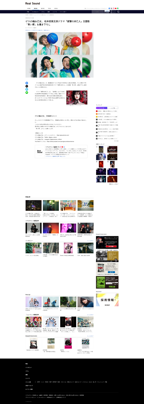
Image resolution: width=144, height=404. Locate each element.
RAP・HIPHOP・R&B (54, 382)
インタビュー (35, 11)
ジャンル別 (62, 11)
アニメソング (100, 382)
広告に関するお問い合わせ (72, 395)
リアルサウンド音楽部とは (32, 395)
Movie (42, 8)
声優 (106, 382)
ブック (114, 12)
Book (56, 8)
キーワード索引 (29, 389)
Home (28, 8)
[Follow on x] (111, 8)
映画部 (107, 12)
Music (35, 8)
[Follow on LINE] (117, 8)
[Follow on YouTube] (115, 8)
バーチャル (85, 382)
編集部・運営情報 (43, 395)
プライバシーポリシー (31, 397)
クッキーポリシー (41, 397)
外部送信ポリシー (51, 397)
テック (114, 11)
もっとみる (90, 240)
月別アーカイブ (29, 385)
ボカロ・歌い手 (92, 382)
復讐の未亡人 (47, 30)
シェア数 (113, 108)
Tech (49, 8)
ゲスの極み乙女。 (39, 30)
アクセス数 (101, 108)
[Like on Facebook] (109, 8)
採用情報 (82, 395)
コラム (43, 11)
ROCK (27, 30)
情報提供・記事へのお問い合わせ (57, 395)
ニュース (55, 11)
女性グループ (78, 382)
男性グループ (70, 382)
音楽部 (107, 11)
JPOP (34, 30)
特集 (28, 11)
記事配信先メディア (61, 397)
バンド (30, 30)
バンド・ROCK (44, 382)
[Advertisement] (82, 3)
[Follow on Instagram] (113, 8)
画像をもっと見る (113, 184)
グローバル (63, 382)
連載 (49, 11)
